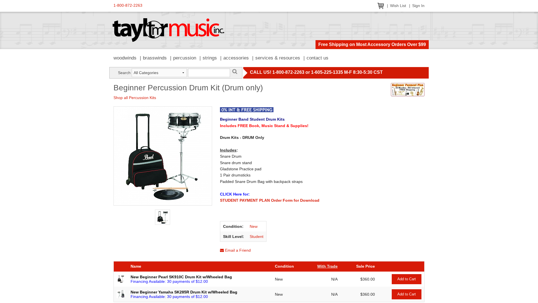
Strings (210, 58)
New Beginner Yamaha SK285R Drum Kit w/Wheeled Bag (184, 292)
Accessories (236, 58)
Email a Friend (237, 250)
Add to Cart (406, 279)
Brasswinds (155, 58)
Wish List (398, 6)
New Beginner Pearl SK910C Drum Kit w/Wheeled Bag (181, 277)
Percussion (184, 58)
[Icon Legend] (246, 109)
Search (124, 72)
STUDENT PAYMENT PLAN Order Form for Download (269, 200)
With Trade (327, 266)
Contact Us (317, 58)
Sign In (418, 6)
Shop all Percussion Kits (134, 97)
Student (256, 236)
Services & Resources (277, 58)
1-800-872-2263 (127, 5)
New (254, 226)
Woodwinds (124, 58)
